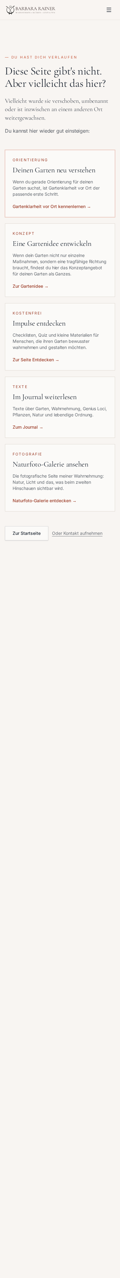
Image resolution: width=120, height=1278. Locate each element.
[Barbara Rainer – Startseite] (31, 9)
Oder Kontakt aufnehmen (77, 533)
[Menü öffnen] (109, 10)
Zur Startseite (27, 533)
